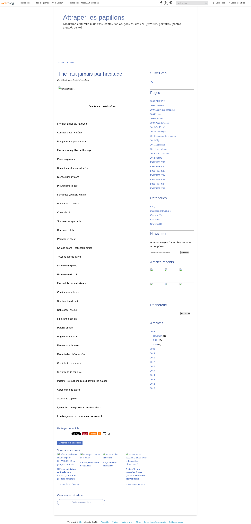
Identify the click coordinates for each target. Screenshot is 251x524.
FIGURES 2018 (157, 188)
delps (80, 522)
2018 (152, 357)
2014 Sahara (156, 157)
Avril (155, 344)
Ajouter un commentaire (81, 502)
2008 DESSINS (157, 100)
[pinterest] (171, 3)
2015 (152, 370)
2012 (152, 383)
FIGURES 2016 (157, 179)
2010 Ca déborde (158, 127)
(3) (161, 210)
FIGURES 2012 (157, 166)
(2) (156, 215)
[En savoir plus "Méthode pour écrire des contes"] (186, 290)
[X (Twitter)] (166, 3)
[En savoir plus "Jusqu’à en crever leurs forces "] (172, 290)
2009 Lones (155, 114)
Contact (70, 62)
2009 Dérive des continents (162, 109)
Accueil (60, 62)
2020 (152, 348)
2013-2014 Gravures (159, 153)
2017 (152, 361)
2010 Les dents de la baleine (163, 135)
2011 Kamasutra (157, 144)
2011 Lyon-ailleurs (158, 148)
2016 (152, 366)
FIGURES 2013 (157, 170)
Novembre (158, 335)
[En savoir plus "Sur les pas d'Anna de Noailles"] (172, 275)
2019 (152, 353)
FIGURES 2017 (157, 183)
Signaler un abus (126, 522)
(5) (152, 206)
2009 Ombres (156, 118)
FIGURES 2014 (157, 175)
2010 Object (156, 140)
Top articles (105, 522)
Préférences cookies (176, 522)
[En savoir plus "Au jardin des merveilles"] (186, 275)
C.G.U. (138, 522)
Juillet (155, 340)
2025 (152, 331)
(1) (156, 219)
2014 (152, 374)
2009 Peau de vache (159, 122)
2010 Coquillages (158, 131)
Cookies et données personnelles (155, 522)
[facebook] (161, 3)
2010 (152, 388)
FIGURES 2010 (157, 162)
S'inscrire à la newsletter (70, 443)
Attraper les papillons (93, 17)
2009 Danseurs (157, 105)
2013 (152, 379)
